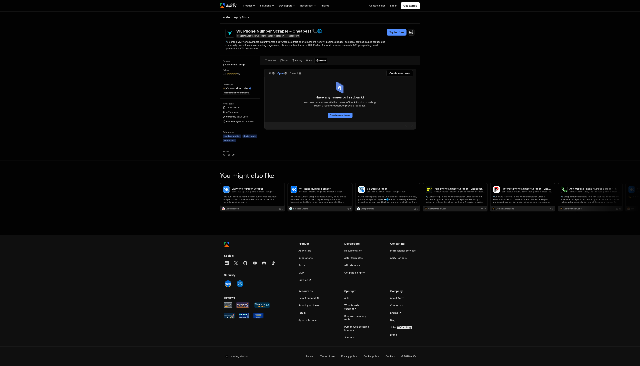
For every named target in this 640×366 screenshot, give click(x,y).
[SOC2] (240, 284)
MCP (301, 272)
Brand (393, 334)
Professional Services (403, 250)
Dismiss (35, 357)
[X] (236, 263)
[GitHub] (245, 263)
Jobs (400, 327)
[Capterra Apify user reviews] (261, 305)
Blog (392, 320)
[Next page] (412, 125)
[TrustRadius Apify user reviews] (244, 315)
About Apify (397, 298)
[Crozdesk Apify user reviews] (258, 315)
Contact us (396, 305)
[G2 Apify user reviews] (229, 315)
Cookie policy (363, 356)
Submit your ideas (309, 305)
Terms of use (319, 356)
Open (281, 73)
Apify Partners (398, 258)
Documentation (353, 250)
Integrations (305, 258)
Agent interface (307, 320)
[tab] (270, 60)
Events (394, 312)
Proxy (301, 265)
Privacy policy (341, 356)
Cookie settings (386, 356)
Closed (295, 73)
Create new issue (340, 115)
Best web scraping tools (355, 318)
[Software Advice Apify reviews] (242, 305)
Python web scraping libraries (356, 328)
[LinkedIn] (226, 263)
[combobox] (411, 32)
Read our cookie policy (38, 350)
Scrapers (349, 337)
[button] (311, 244)
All (271, 73)
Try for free (396, 32)
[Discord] (264, 263)
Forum (302, 312)
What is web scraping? (351, 307)
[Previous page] (406, 125)
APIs (346, 298)
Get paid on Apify (354, 272)
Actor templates (353, 258)
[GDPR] (228, 284)
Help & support (307, 298)
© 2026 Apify (408, 356)
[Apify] (228, 5)
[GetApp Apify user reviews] (228, 305)
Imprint (302, 356)
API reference (352, 265)
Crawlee (303, 280)
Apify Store (304, 250)
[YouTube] (254, 263)
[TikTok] (273, 263)
